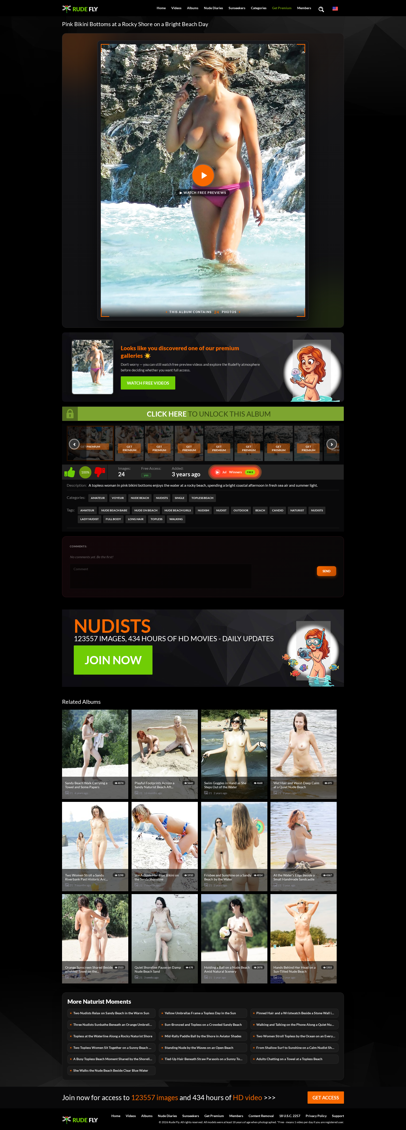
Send (327, 571)
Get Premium (282, 8)
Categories (258, 8)
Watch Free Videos (148, 383)
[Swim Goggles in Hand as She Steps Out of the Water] (235, 797)
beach (260, 510)
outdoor (241, 510)
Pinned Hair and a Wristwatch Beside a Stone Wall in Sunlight (297, 1013)
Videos (176, 8)
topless (156, 519)
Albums (192, 8)
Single (179, 498)
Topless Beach (202, 498)
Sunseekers (237, 8)
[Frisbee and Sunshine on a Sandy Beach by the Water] (235, 889)
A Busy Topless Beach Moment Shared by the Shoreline (113, 1059)
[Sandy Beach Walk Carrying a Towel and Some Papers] (96, 797)
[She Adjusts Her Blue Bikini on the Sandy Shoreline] (165, 889)
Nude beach (140, 498)
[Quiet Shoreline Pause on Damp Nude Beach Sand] (165, 981)
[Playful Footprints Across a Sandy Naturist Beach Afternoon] (165, 797)
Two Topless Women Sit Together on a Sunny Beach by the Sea (114, 1048)
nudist (221, 510)
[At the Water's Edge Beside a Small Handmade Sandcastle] (304, 889)
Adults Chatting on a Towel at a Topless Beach (289, 1059)
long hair (136, 519)
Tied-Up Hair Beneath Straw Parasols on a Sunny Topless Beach (206, 1059)
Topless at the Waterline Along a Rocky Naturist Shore (112, 1036)
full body (113, 519)
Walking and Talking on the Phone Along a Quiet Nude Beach (297, 1025)
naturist (297, 510)
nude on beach (145, 510)
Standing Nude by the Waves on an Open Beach (199, 1048)
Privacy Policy (316, 1116)
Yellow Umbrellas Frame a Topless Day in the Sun (200, 1013)
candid (277, 510)
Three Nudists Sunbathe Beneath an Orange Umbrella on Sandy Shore (114, 1025)
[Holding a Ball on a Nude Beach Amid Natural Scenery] (235, 981)
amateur (87, 510)
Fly (85, 9)
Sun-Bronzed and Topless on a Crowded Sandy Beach (203, 1025)
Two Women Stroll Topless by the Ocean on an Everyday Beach (297, 1036)
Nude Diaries (213, 8)
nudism (203, 510)
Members (304, 8)
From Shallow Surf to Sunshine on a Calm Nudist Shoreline (297, 1048)
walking (176, 519)
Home (161, 8)
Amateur (98, 498)
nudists (317, 510)
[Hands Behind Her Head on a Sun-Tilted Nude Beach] (304, 981)
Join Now (113, 660)
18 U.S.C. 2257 (289, 1116)
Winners (235, 472)
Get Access (325, 1097)
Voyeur (118, 498)
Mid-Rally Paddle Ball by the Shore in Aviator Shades (203, 1036)
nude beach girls (177, 510)
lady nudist (89, 519)
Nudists (162, 498)
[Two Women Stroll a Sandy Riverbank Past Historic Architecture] (96, 889)
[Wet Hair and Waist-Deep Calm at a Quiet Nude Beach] (304, 797)
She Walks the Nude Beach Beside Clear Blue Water (110, 1070)
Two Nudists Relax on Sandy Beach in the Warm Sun (111, 1013)
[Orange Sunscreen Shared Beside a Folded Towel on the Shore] (96, 981)
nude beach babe (114, 510)
